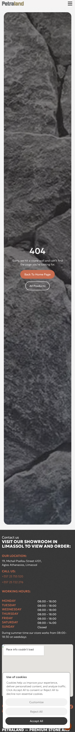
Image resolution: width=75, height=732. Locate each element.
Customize (36, 702)
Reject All (36, 711)
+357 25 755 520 (12, 576)
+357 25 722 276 (12, 582)
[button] (70, 4)
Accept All (36, 721)
